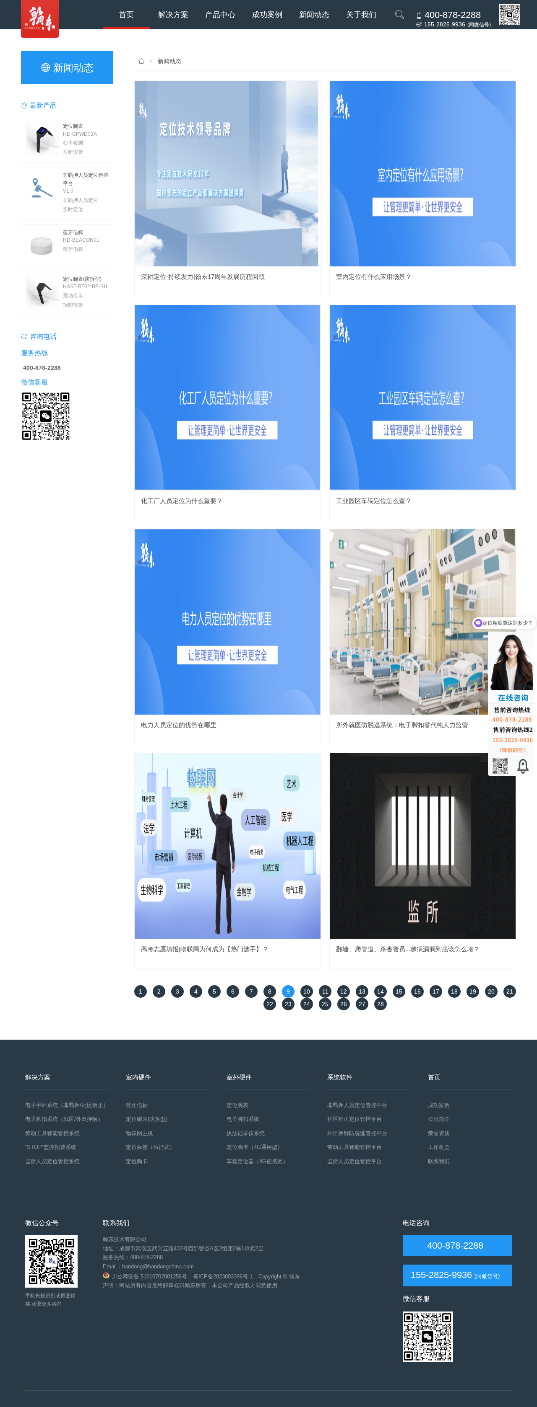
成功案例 (267, 14)
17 (436, 991)
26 (343, 1004)
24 (306, 1004)
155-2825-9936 (441, 1275)
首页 (126, 14)
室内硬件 (138, 1077)
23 (288, 1004)
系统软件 (339, 1077)
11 (325, 991)
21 (509, 991)
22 (269, 1004)
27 (362, 1004)
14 (380, 991)
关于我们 (361, 14)
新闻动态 (314, 14)
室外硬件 (239, 1077)
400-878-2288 (454, 1245)
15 (399, 991)
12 (343, 991)
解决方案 (173, 14)
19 (472, 991)
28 (380, 1004)
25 (325, 1004)
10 (306, 991)
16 (417, 991)
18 (454, 991)
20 (491, 991)
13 (362, 991)
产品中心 (220, 14)
